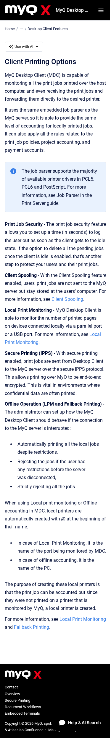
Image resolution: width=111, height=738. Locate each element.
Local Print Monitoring (82, 619)
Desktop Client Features (48, 29)
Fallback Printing (31, 627)
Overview (12, 694)
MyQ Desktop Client (73, 10)
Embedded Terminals (22, 713)
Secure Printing (17, 700)
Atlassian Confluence (26, 730)
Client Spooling (67, 299)
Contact (11, 687)
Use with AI (24, 46)
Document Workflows (23, 707)
